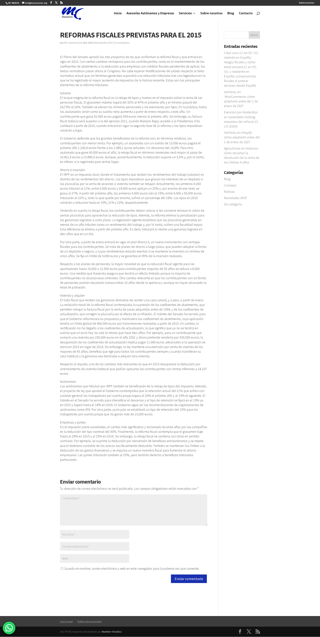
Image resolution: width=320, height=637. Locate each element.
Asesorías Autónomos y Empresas (150, 13)
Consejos (230, 185)
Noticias (229, 191)
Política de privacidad (89, 621)
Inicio (118, 13)
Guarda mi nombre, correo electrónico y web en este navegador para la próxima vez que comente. (131, 568)
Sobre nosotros (306, 3)
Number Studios (112, 631)
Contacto (246, 13)
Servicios (185, 13)
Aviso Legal (66, 621)
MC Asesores (71, 42)
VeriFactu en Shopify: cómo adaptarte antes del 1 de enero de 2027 (242, 137)
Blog (230, 13)
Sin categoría (233, 204)
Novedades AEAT (104, 42)
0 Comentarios (122, 42)
